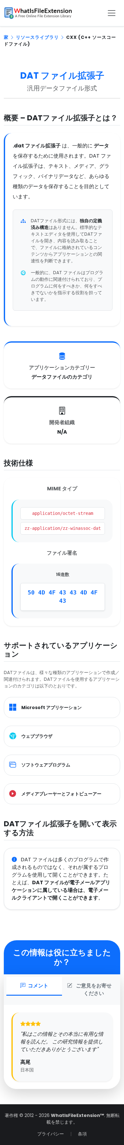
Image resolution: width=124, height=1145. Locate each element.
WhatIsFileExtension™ (77, 1115)
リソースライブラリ (37, 37)
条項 (82, 1134)
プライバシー (50, 1134)
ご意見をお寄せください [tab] (94, 989)
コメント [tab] (38, 985)
